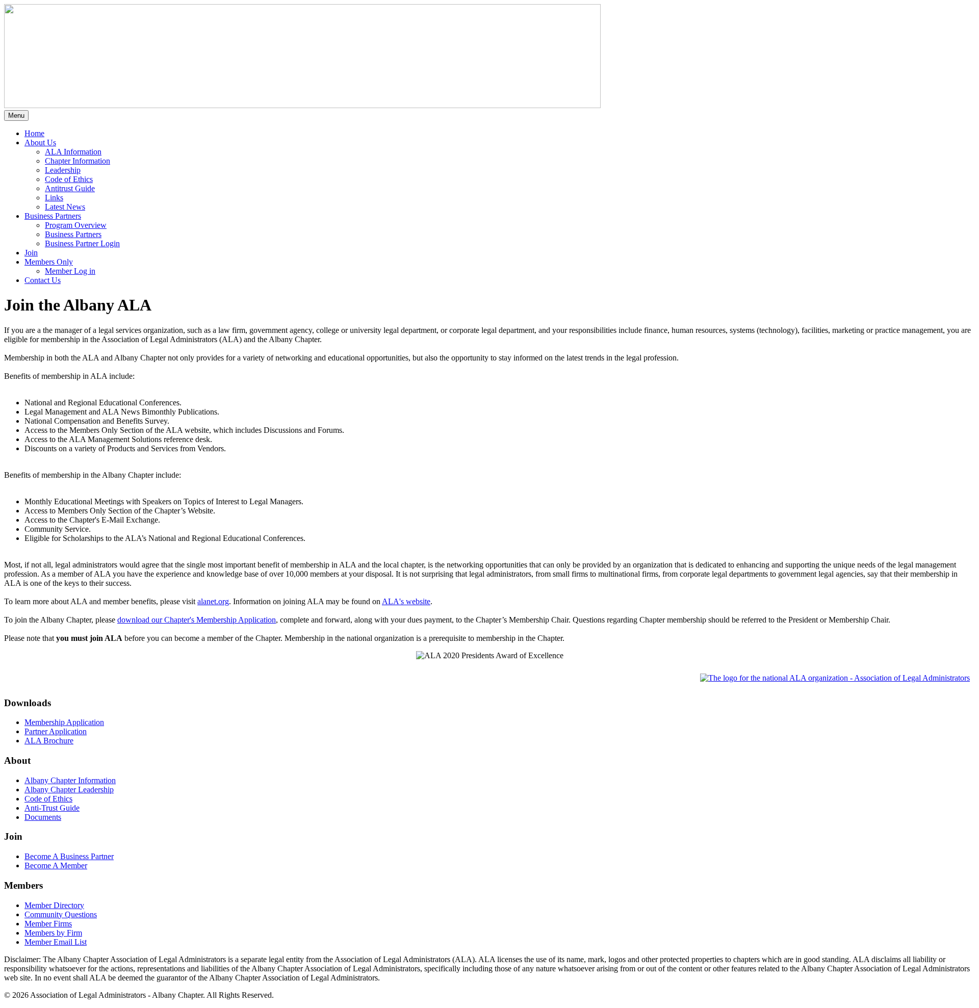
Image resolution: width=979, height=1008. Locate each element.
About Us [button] (40, 142)
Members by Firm (53, 932)
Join (31, 252)
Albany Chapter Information (70, 780)
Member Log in (70, 271)
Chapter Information (77, 161)
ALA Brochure (48, 740)
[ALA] (835, 678)
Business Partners (73, 234)
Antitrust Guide (70, 188)
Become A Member (55, 865)
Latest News (65, 206)
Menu (16, 115)
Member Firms (48, 923)
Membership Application (64, 722)
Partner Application (55, 731)
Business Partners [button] (52, 216)
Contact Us (42, 280)
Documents (42, 817)
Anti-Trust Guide (52, 808)
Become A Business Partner (69, 856)
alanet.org (213, 601)
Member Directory (54, 905)
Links (54, 197)
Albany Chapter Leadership (69, 789)
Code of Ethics (69, 179)
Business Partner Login (82, 243)
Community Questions (60, 914)
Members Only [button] (48, 261)
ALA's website (406, 601)
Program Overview (76, 225)
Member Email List (55, 942)
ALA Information (73, 151)
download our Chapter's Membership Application (196, 619)
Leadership (63, 170)
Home (34, 133)
